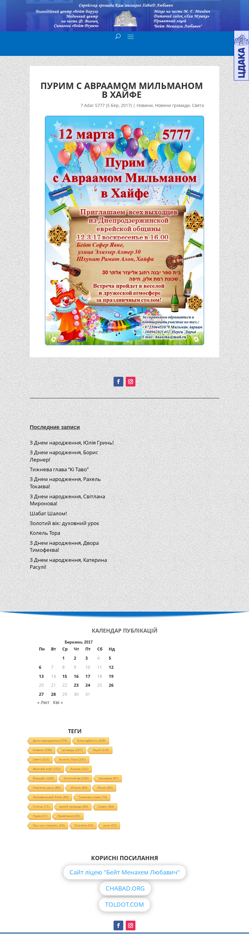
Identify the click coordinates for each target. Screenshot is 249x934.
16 (76, 676)
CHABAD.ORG (125, 888)
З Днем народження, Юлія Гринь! (72, 442)
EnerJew (84, 825)
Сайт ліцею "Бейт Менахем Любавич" (125, 872)
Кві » (58, 702)
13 (41, 676)
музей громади (74, 806)
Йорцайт (43, 778)
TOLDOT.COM (124, 904)
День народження (50, 740)
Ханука (79, 769)
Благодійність (91, 740)
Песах (105, 787)
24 (87, 685)
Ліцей (101, 750)
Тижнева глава (93, 797)
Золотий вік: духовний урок (64, 523)
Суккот (106, 806)
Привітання (68, 816)
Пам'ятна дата (46, 787)
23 (76, 685)
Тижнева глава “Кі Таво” (59, 469)
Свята (198, 105)
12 (111, 667)
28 (53, 694)
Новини (145, 105)
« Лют (43, 702)
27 (41, 694)
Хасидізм (108, 778)
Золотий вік (76, 778)
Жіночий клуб (46, 769)
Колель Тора (45, 532)
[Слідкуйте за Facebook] (118, 381)
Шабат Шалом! (48, 513)
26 (111, 685)
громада (72, 750)
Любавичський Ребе (51, 797)
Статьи (41, 806)
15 (64, 676)
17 (87, 676)
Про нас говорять (49, 825)
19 (111, 676)
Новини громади (172, 105)
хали (110, 825)
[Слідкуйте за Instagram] (130, 381)
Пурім (40, 816)
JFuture (78, 787)
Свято (41, 759)
